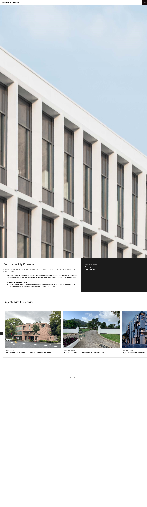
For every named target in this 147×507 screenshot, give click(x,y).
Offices (144, 2)
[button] (1, 333)
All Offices (5, 372)
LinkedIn (142, 372)
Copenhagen (88, 267)
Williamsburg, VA (90, 269)
